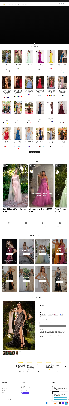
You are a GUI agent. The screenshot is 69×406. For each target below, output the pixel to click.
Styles (14, 3)
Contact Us (4, 386)
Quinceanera (14, 4)
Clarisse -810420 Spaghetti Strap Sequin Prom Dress (40, 142)
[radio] (40, 310)
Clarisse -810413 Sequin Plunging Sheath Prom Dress (51, 142)
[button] (15, 189)
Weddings (35, 3)
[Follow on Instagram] (5, 399)
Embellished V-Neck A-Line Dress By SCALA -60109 (18, 142)
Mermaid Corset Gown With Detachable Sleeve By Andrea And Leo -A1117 (7, 66)
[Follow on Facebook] (2, 399)
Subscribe (55, 392)
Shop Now (10, 253)
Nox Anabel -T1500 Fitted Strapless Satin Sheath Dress (51, 91)
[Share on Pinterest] (45, 319)
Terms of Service (5, 394)
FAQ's (3, 392)
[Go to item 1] (4, 353)
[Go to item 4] (13, 353)
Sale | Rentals (24, 4)
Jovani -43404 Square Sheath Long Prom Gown (51, 65)
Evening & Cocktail (46, 3)
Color (40, 312)
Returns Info (4, 390)
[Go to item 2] (7, 353)
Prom (40, 3)
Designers (9, 3)
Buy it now (53, 326)
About (30, 4)
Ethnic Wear (20, 3)
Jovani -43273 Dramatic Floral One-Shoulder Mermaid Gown (40, 66)
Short (9, 4)
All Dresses (26, 3)
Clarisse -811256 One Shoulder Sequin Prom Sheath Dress (62, 142)
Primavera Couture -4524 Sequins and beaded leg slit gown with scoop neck (18, 117)
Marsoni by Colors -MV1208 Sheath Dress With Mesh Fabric (51, 117)
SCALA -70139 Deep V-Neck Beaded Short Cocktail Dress (29, 142)
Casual (19, 4)
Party (30, 3)
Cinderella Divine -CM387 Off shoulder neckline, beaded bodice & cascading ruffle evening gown (62, 67)
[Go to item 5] (17, 353)
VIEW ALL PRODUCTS (34, 152)
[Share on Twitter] (43, 319)
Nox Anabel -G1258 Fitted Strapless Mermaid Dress (18, 65)
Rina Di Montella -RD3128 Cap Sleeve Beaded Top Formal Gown (40, 117)
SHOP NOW (59, 253)
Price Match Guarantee (6, 395)
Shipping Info (4, 388)
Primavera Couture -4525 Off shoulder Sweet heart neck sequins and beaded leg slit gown (29, 117)
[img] (22, 362)
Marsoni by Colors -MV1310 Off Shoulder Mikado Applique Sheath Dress (62, 117)
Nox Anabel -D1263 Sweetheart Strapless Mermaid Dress (62, 91)
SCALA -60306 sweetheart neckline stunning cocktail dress (7, 142)
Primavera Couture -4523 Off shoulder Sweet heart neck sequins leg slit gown (7, 117)
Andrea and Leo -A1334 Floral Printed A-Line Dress (29, 91)
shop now (10, 281)
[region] (34, 25)
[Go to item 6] (20, 351)
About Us (4, 385)
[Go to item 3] (10, 353)
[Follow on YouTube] (10, 399)
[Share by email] (46, 319)
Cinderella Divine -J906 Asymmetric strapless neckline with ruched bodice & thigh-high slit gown (7, 92)
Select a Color (53, 322)
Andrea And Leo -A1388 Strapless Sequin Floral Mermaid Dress (40, 91)
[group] (34, 25)
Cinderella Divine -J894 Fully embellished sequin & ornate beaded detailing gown (18, 92)
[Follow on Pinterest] (8, 399)
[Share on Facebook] (42, 319)
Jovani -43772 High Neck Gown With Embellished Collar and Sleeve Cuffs (29, 66)
